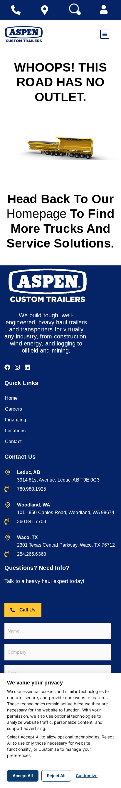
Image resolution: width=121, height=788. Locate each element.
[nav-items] (17, 10)
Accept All (23, 775)
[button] (103, 9)
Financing (15, 419)
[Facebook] (7, 367)
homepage (36, 214)
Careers (13, 408)
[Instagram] (17, 367)
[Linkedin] (27, 367)
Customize (87, 775)
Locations (15, 430)
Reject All (56, 775)
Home (11, 398)
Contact (13, 441)
